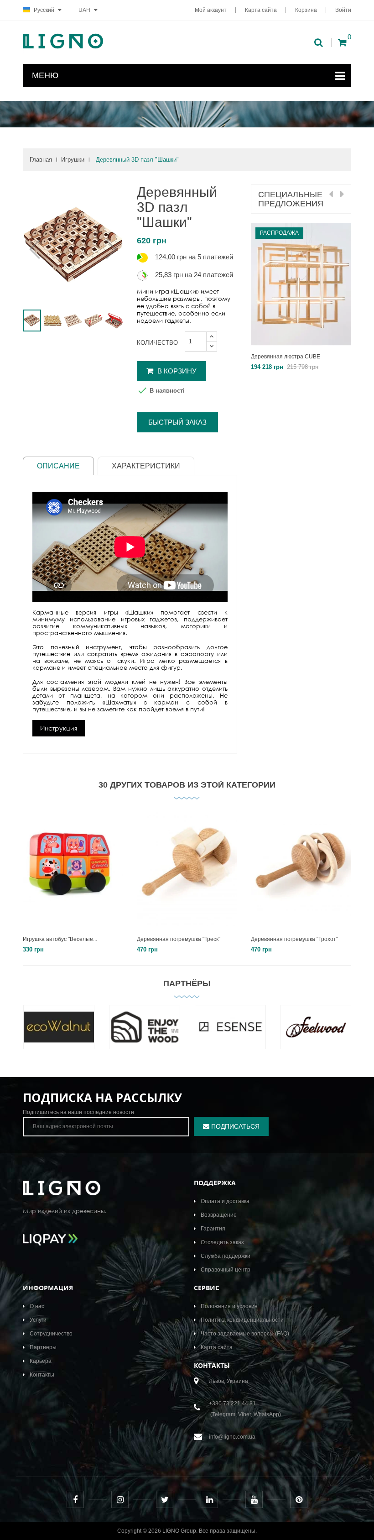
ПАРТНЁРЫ (187, 983)
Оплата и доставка (225, 1201)
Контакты (42, 1375)
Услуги (38, 1320)
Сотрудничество (51, 1333)
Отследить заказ (222, 1242)
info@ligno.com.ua (232, 1437)
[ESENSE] (230, 1033)
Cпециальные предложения (290, 199)
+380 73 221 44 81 (232, 1403)
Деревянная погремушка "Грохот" (294, 939)
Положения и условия (229, 1306)
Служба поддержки (225, 1256)
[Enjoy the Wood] (145, 1033)
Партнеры (43, 1347)
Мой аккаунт (211, 10)
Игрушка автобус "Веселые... (60, 939)
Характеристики (146, 466)
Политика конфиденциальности (242, 1320)
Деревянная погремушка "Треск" (178, 939)
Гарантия (213, 1228)
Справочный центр (225, 1270)
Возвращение (219, 1215)
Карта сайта (261, 10)
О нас (37, 1306)
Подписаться (234, 1126)
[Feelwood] (316, 1033)
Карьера (41, 1361)
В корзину (176, 371)
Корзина (306, 10)
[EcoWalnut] (59, 1033)
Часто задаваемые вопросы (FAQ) (245, 1333)
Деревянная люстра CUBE (285, 356)
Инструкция (58, 728)
